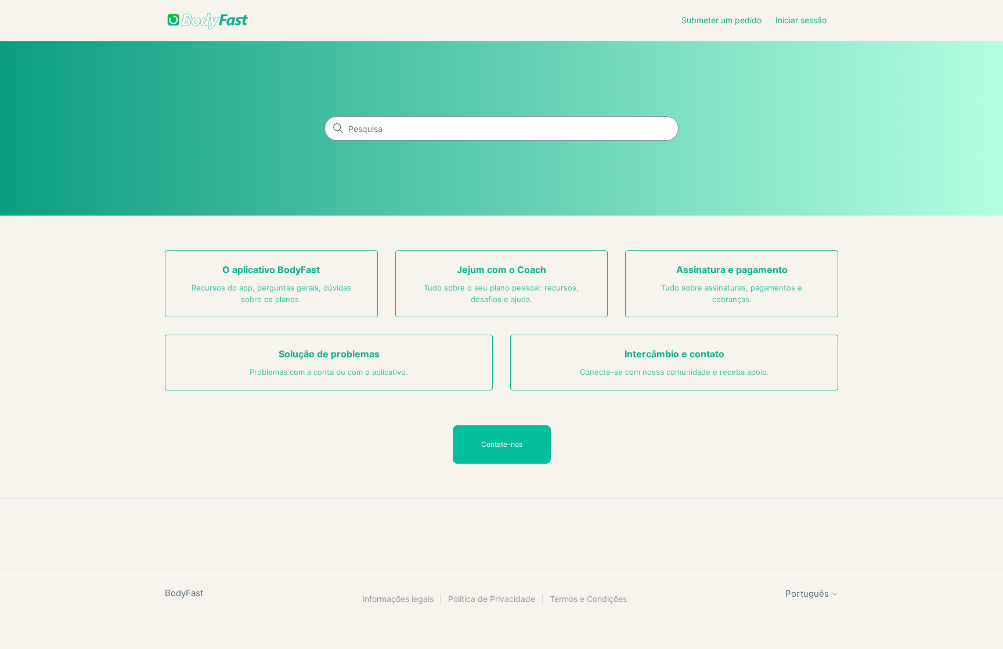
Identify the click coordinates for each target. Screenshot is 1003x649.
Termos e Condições (588, 599)
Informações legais (398, 599)
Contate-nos (501, 444)
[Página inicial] (208, 20)
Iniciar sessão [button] (801, 20)
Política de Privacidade (491, 599)
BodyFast (184, 592)
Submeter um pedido (721, 20)
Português (808, 593)
